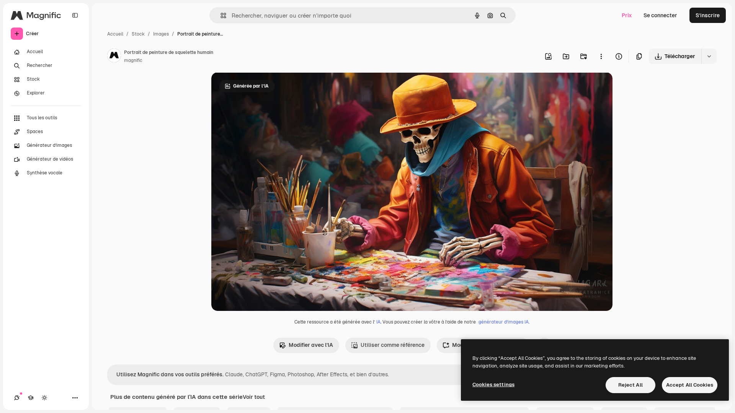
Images (161, 34)
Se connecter (660, 15)
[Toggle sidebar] (75, 15)
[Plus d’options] (601, 56)
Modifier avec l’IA (311, 344)
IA (378, 322)
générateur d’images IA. (504, 322)
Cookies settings (493, 384)
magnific (133, 60)
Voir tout (254, 396)
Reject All (630, 385)
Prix (627, 15)
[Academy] (30, 398)
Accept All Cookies (689, 385)
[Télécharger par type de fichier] (709, 56)
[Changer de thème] (44, 398)
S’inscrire (708, 15)
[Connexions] (17, 398)
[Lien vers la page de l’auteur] (114, 57)
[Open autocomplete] (220, 15)
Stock (138, 34)
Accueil (115, 34)
